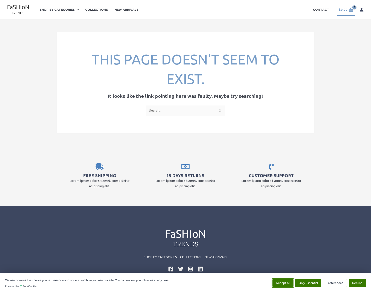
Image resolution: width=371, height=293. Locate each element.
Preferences (335, 283)
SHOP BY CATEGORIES (57, 9)
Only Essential (308, 283)
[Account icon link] (361, 10)
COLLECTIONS (96, 9)
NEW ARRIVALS (126, 9)
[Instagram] (190, 269)
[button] (77, 9)
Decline (357, 283)
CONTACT (321, 9)
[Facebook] (170, 269)
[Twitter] (180, 269)
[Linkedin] (200, 269)
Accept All (283, 283)
